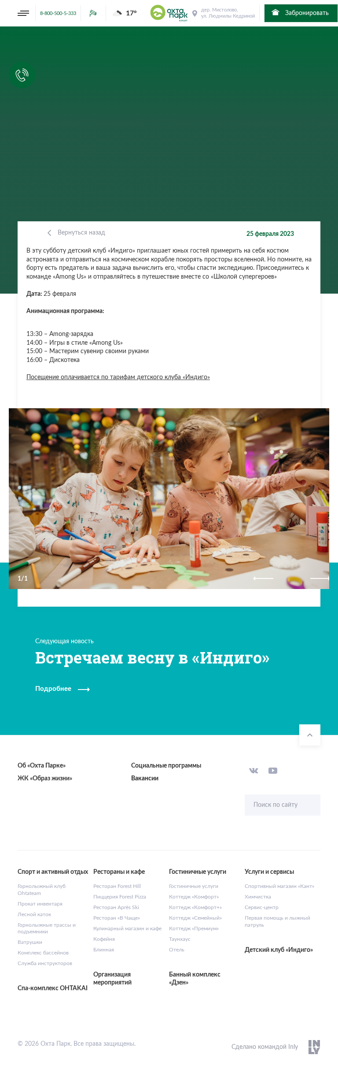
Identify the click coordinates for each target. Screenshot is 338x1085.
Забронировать (306, 13)
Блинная (103, 949)
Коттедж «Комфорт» (194, 896)
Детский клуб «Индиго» (279, 950)
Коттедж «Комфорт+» (195, 907)
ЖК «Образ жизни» (45, 779)
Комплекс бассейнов (43, 952)
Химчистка (258, 896)
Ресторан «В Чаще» (116, 918)
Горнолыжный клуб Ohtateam (42, 890)
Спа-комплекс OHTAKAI (53, 988)
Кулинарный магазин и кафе (127, 928)
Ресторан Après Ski (116, 907)
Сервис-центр (262, 907)
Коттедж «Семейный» (195, 918)
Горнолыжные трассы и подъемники (47, 928)
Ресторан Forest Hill (117, 886)
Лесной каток (34, 914)
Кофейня (104, 939)
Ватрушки (30, 942)
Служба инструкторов (45, 963)
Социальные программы (166, 766)
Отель (176, 949)
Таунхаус (180, 939)
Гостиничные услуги (193, 886)
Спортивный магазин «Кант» (279, 886)
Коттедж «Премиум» (194, 928)
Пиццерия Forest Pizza (119, 896)
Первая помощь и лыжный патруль (277, 921)
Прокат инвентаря (40, 903)
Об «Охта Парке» (42, 766)
